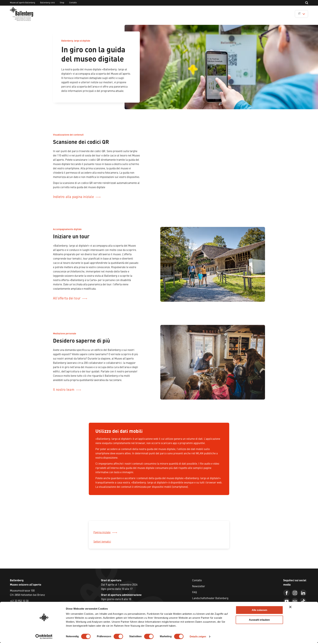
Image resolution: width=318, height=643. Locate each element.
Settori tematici (102, 542)
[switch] (118, 636)
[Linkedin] (303, 593)
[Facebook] (286, 593)
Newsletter (198, 586)
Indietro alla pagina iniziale (73, 197)
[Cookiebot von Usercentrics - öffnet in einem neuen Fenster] (43, 636)
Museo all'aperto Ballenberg (22, 3)
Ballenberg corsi (47, 3)
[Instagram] (295, 593)
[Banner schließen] (290, 607)
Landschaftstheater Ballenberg (210, 598)
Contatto (73, 3)
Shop (62, 3)
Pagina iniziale (101, 532)
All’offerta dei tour (66, 298)
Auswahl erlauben (259, 619)
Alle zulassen (259, 610)
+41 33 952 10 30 (19, 601)
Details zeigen (198, 636)
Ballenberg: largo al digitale (75, 41)
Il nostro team (63, 390)
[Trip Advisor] (295, 601)
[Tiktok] (303, 601)
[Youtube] (286, 601)
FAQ (194, 592)
